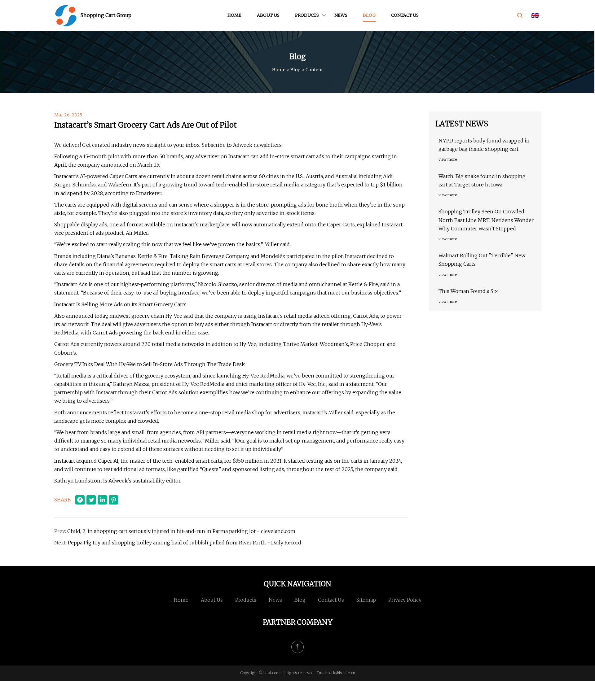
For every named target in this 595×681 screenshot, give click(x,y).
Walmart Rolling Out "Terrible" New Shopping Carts (482, 259)
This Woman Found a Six (468, 291)
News (340, 15)
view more (448, 159)
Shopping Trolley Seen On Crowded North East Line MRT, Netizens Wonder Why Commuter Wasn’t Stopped (486, 219)
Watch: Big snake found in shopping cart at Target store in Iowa (482, 180)
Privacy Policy (404, 600)
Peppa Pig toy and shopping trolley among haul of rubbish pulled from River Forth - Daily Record (184, 542)
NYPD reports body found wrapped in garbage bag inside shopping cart (484, 145)
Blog (369, 15)
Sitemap (366, 600)
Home (234, 15)
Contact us (405, 15)
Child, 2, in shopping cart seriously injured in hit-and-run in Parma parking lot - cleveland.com (181, 531)
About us (268, 15)
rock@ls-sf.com (341, 672)
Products (307, 15)
